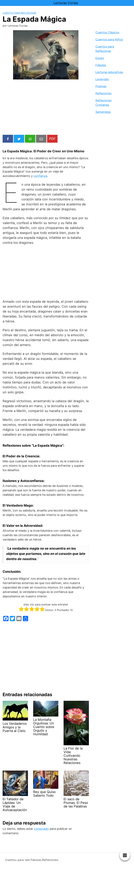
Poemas (100, 86)
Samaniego (103, 112)
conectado (41, 828)
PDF (52, 139)
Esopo (99, 58)
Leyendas (102, 79)
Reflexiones (103, 93)
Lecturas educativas (109, 72)
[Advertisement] (46, 108)
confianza (40, 176)
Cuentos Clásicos (107, 32)
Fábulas (100, 65)
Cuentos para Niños (109, 39)
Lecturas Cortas (65, 3)
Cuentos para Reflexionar (19, 12)
